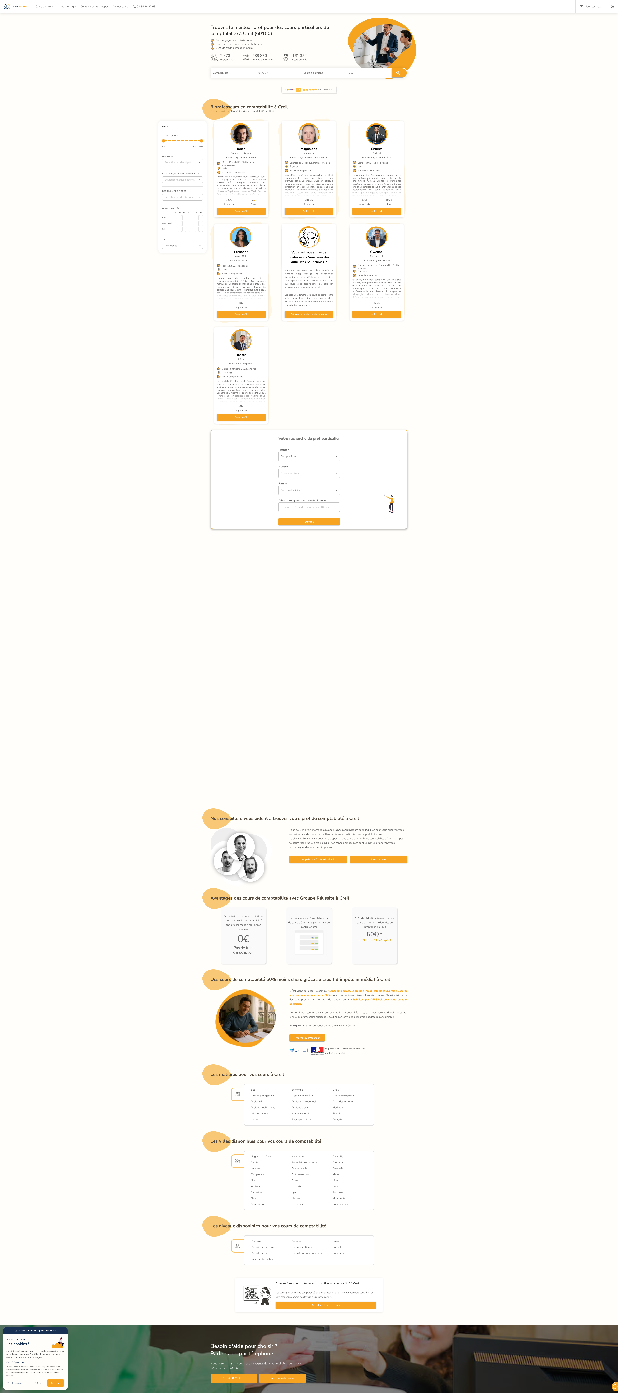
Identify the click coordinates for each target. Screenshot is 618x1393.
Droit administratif (343, 1095)
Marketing (338, 1107)
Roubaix (296, 1186)
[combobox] (228, 73)
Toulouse (338, 1192)
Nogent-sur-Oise (261, 1156)
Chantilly (338, 1156)
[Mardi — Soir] (180, 229)
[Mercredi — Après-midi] (184, 223)
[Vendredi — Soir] (192, 229)
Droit (336, 1089)
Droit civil (256, 1101)
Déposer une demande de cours (309, 314)
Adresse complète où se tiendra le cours (303, 500)
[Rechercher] (399, 72)
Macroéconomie (301, 1113)
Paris (335, 1186)
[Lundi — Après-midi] (175, 223)
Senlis (254, 1162)
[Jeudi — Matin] (188, 217)
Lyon (294, 1192)
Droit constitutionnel (304, 1101)
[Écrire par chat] (615, 1386)
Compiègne (257, 1174)
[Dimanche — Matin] (201, 217)
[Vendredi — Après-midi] (192, 223)
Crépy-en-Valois (301, 1174)
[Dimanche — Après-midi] (201, 223)
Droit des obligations (263, 1107)
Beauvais (338, 1168)
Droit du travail (300, 1107)
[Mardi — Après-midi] (180, 223)
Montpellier (339, 1198)
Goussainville (300, 1168)
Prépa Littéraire (260, 1253)
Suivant (309, 522)
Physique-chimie (301, 1119)
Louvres (255, 1168)
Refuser (38, 1383)
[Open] (252, 73)
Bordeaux (297, 1204)
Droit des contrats (343, 1101)
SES (253, 1089)
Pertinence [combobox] (171, 245)
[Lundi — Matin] (175, 217)
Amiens (255, 1186)
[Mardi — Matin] (180, 217)
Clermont (338, 1162)
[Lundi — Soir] (175, 229)
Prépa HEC (339, 1247)
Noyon (254, 1180)
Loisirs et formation (262, 1259)
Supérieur (338, 1253)
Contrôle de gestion (262, 1095)
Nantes (296, 1198)
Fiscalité (337, 1113)
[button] (612, 6)
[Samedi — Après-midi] (196, 223)
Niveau (283, 466)
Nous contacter (379, 859)
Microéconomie (260, 1113)
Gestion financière (302, 1095)
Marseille (256, 1192)
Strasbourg (257, 1204)
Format (283, 483)
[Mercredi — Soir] (184, 229)
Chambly (297, 1180)
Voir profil (241, 211)
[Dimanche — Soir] (201, 229)
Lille (335, 1180)
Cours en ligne (341, 1204)
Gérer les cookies (14, 1383)
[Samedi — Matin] (196, 217)
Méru (336, 1174)
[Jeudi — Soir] (188, 229)
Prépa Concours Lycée (263, 1247)
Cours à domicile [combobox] (290, 490)
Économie (297, 1089)
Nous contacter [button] (593, 6)
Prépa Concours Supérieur (307, 1253)
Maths (254, 1119)
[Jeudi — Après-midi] (188, 223)
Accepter (56, 1383)
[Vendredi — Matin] (192, 217)
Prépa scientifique (302, 1247)
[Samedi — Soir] (196, 229)
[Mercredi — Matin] (184, 217)
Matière (283, 450)
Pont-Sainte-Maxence (304, 1162)
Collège (296, 1241)
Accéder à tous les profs (326, 1305)
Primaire (256, 1241)
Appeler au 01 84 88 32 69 (318, 859)
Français (337, 1119)
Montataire (298, 1156)
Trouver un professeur (307, 1038)
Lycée (336, 1241)
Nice (253, 1198)
